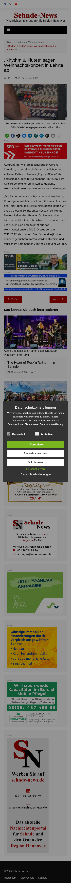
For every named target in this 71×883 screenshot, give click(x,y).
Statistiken (46, 434)
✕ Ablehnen (35, 462)
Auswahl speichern (35, 453)
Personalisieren (35, 469)
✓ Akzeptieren (35, 444)
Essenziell (18, 434)
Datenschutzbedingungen (35, 474)
